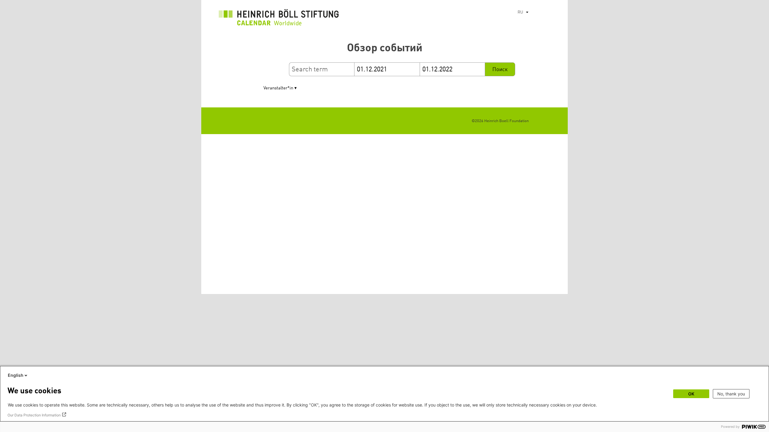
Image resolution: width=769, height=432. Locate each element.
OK (691, 393)
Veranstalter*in (278, 88)
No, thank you (731, 393)
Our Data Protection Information (34, 415)
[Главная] (279, 19)
